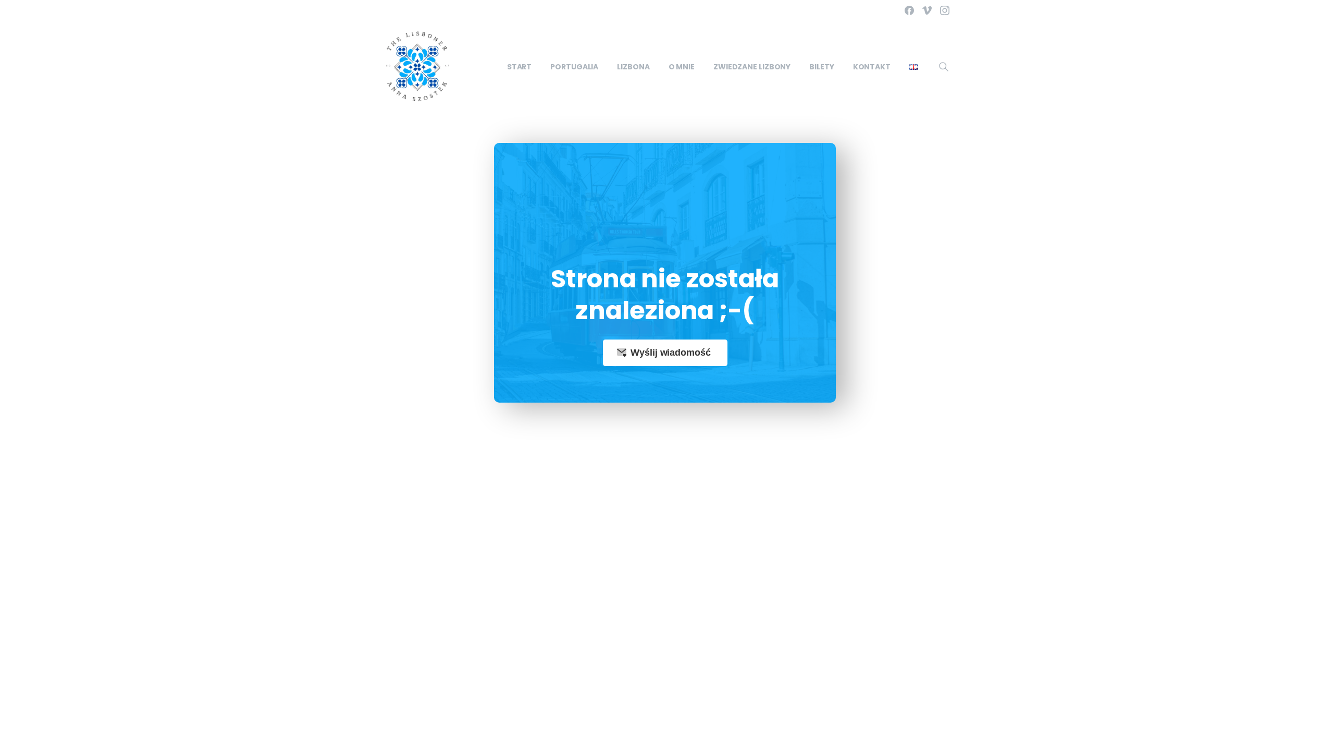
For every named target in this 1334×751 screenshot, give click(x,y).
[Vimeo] (927, 10)
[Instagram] (945, 10)
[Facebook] (909, 10)
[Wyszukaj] (943, 66)
